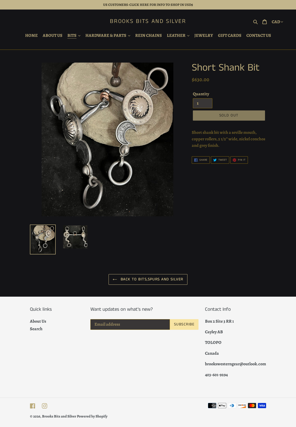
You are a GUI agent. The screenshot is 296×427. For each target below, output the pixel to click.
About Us (38, 321)
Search (36, 329)
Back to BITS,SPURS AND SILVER (151, 279)
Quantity (201, 94)
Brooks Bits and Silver (148, 21)
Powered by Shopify (92, 416)
